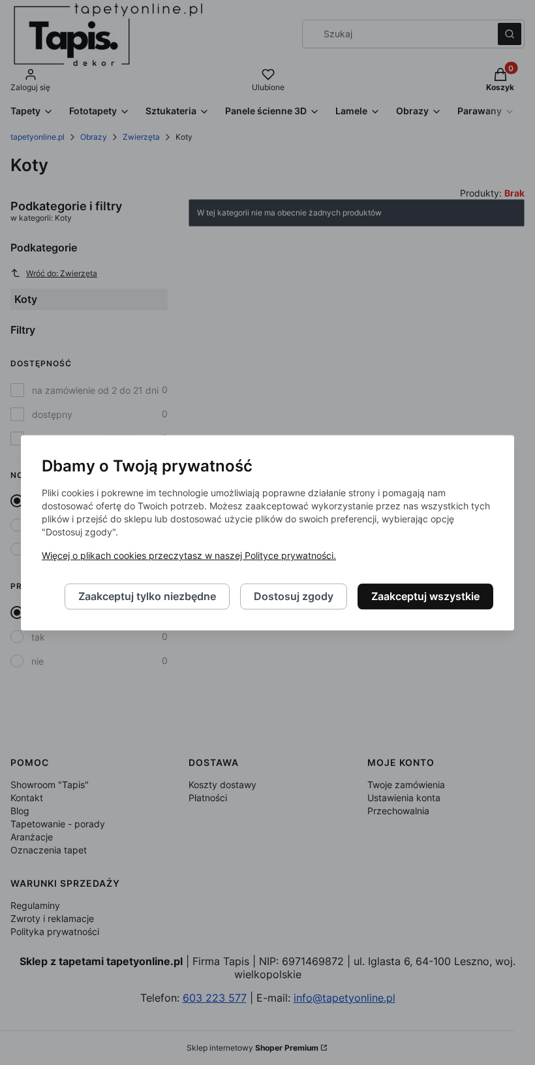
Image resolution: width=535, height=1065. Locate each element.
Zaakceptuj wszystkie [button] (425, 596)
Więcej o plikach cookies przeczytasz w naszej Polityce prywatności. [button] (189, 555)
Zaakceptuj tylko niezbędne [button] (147, 596)
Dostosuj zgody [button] (293, 596)
